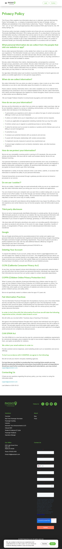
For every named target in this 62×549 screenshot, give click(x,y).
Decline (44, 544)
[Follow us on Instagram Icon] (55, 403)
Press (35, 418)
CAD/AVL (7, 423)
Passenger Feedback (10, 432)
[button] (6, 3)
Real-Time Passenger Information (14, 418)
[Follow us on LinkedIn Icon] (47, 403)
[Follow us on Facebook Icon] (51, 403)
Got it (52, 544)
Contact (53, 3)
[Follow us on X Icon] (42, 403)
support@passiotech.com (9, 368)
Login (45, 3)
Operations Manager (10, 435)
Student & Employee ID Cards (13, 430)
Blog (35, 416)
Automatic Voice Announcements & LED (15, 425)
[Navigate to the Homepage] (13, 3)
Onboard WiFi (8, 428)
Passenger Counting (10, 421)
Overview (7, 416)
